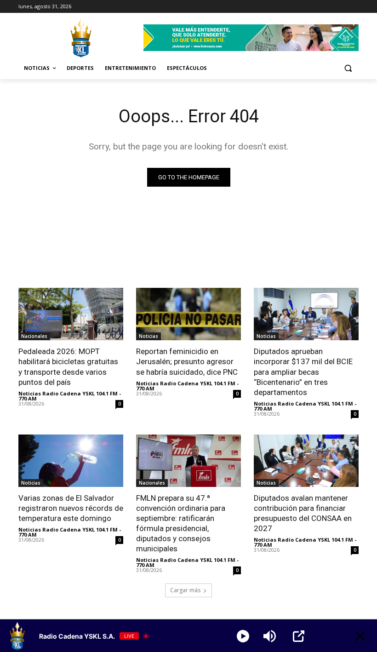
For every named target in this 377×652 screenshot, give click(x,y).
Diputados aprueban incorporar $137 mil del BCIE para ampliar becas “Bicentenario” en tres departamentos (303, 371)
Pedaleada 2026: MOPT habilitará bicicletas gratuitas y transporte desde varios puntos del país (68, 366)
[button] (348, 68)
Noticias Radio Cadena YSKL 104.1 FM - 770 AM (69, 396)
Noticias (148, 336)
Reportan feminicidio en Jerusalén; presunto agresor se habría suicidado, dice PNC (187, 361)
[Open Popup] (298, 636)
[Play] (243, 636)
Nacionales (34, 336)
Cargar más (185, 590)
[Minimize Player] (360, 636)
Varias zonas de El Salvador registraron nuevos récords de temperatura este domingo (70, 508)
